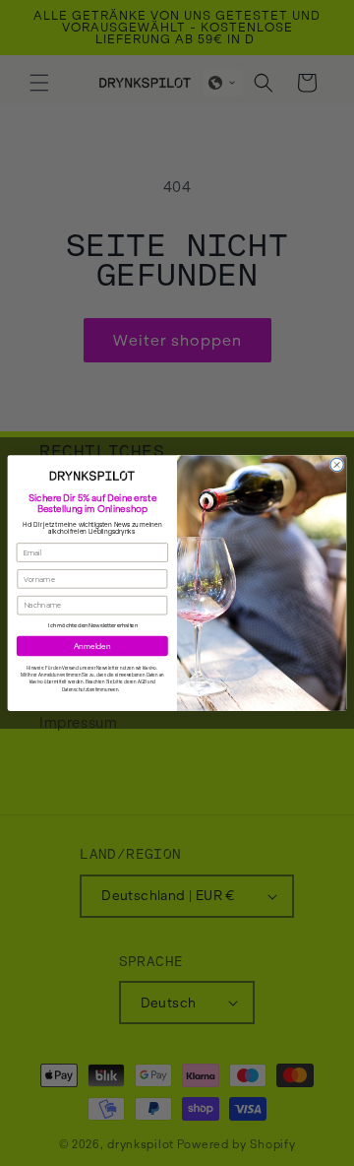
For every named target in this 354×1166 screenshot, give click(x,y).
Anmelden (92, 645)
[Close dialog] (336, 464)
